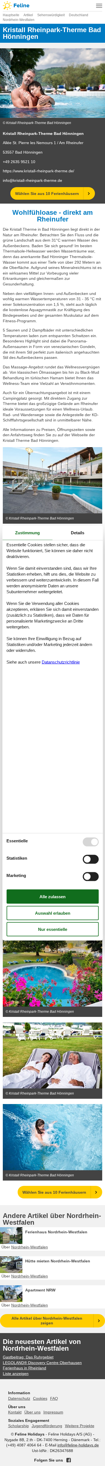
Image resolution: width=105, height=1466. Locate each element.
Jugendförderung (47, 1426)
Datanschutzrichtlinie (61, 662)
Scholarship (18, 1426)
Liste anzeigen (16, 1373)
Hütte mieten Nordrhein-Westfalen (57, 1261)
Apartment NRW (40, 1290)
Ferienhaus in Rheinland (24, 1368)
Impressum (53, 1412)
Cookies (40, 1398)
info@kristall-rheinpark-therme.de (32, 180)
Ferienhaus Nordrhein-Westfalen (56, 1232)
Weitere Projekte (79, 1426)
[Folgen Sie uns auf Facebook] (68, 1460)
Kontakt (15, 1412)
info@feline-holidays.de (78, 1445)
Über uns (32, 1412)
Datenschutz (19, 1398)
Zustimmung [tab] (27, 532)
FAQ (54, 1398)
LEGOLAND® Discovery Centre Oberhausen (42, 1362)
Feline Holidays (52, 5)
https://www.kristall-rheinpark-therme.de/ (38, 171)
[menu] (99, 5)
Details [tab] (77, 532)
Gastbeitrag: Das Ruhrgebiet (28, 1357)
